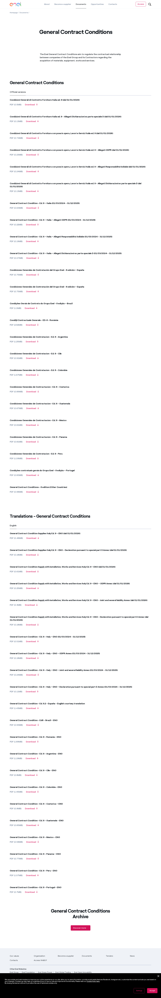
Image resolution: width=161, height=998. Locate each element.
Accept (152, 991)
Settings (139, 991)
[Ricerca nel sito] (150, 4)
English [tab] (13, 525)
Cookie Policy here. (93, 981)
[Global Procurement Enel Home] (15, 4)
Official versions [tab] (18, 92)
